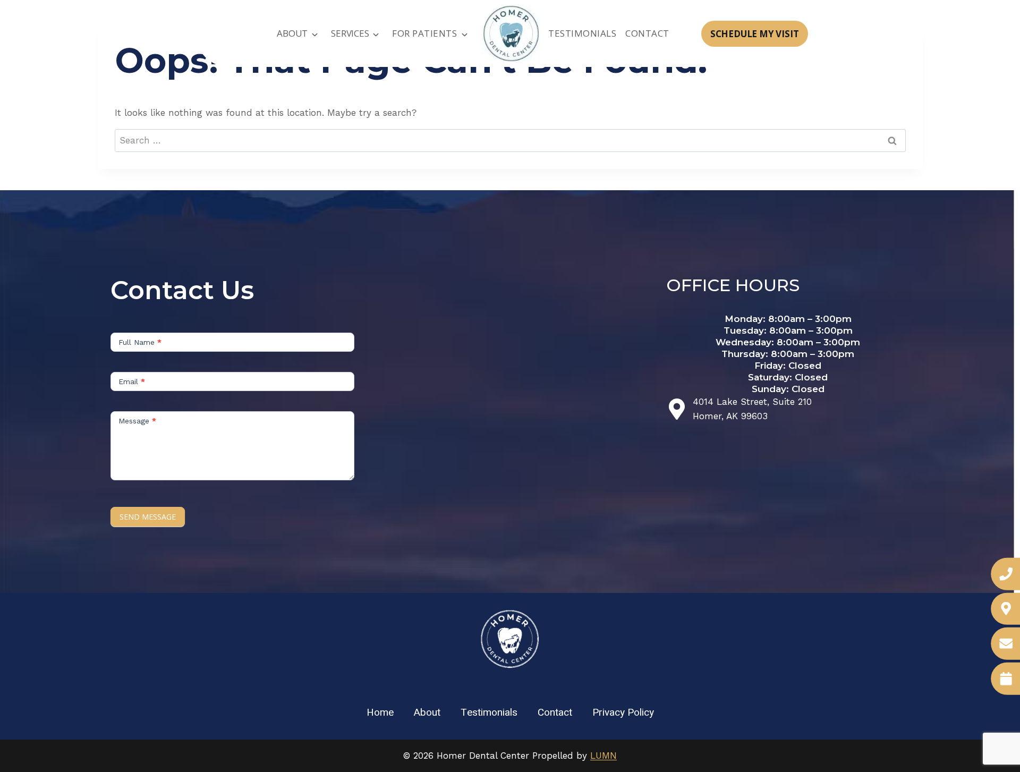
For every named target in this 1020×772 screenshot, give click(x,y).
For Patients (424, 33)
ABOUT (292, 33)
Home (380, 712)
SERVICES (350, 33)
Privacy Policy (623, 712)
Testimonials (582, 33)
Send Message (148, 517)
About (427, 712)
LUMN (603, 755)
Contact (647, 33)
